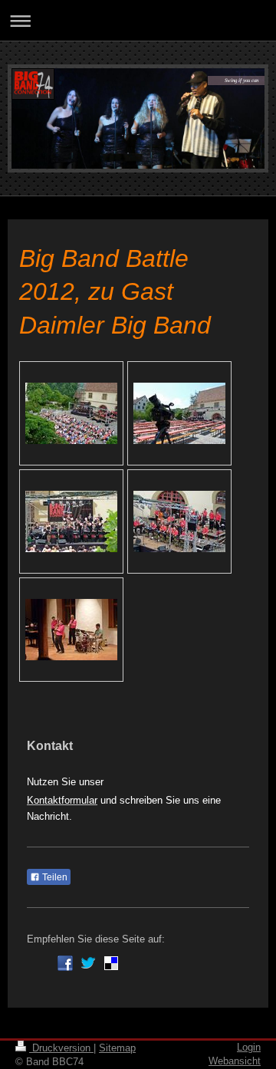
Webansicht (235, 1061)
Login (249, 1047)
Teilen (53, 877)
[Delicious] (111, 963)
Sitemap (117, 1048)
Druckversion (61, 1048)
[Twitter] (88, 963)
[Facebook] (65, 963)
